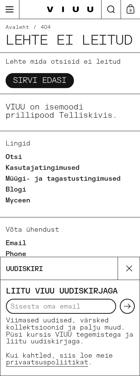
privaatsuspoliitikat (47, 362)
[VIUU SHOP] (70, 9)
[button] (111, 9)
